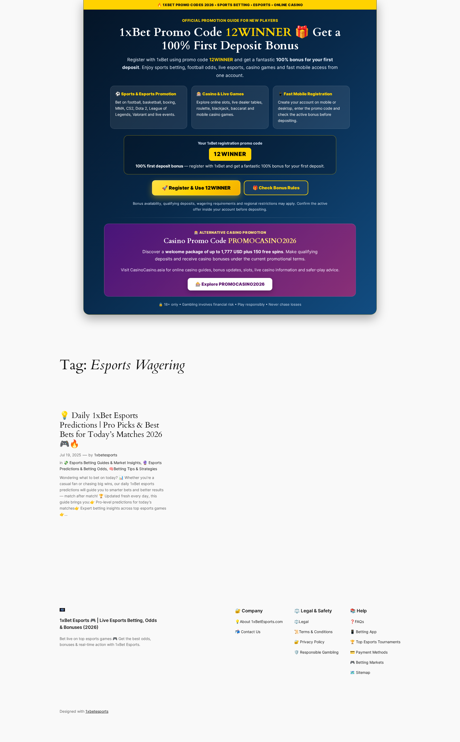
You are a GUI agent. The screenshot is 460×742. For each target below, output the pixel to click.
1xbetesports (105, 455)
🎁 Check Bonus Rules (276, 187)
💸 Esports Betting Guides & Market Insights (102, 462)
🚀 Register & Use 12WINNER (196, 188)
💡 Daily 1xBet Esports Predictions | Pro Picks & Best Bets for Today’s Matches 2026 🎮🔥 (111, 430)
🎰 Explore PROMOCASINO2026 (230, 284)
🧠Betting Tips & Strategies (133, 468)
